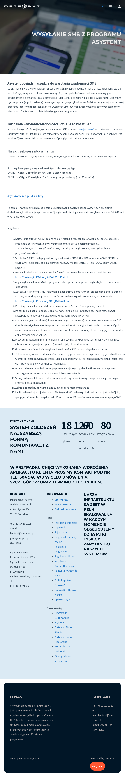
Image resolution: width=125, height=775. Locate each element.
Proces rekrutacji (64, 504)
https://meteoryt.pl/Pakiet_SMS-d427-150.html (41, 277)
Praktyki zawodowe (65, 509)
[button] (102, 6)
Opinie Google (62, 599)
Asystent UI (61, 622)
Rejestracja (61, 532)
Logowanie (60, 527)
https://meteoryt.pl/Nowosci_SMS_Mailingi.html (42, 301)
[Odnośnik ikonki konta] (119, 6)
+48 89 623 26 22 (105, 705)
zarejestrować (86, 129)
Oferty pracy (61, 499)
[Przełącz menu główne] (110, 6)
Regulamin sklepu (64, 556)
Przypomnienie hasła (66, 522)
